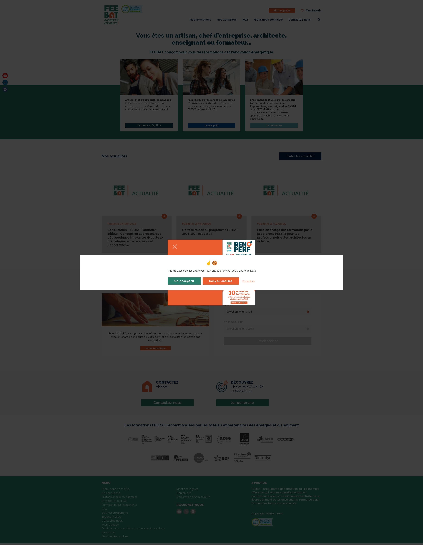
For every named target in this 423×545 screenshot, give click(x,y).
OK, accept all (184, 281)
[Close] (174, 247)
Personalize (248, 281)
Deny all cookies (220, 281)
